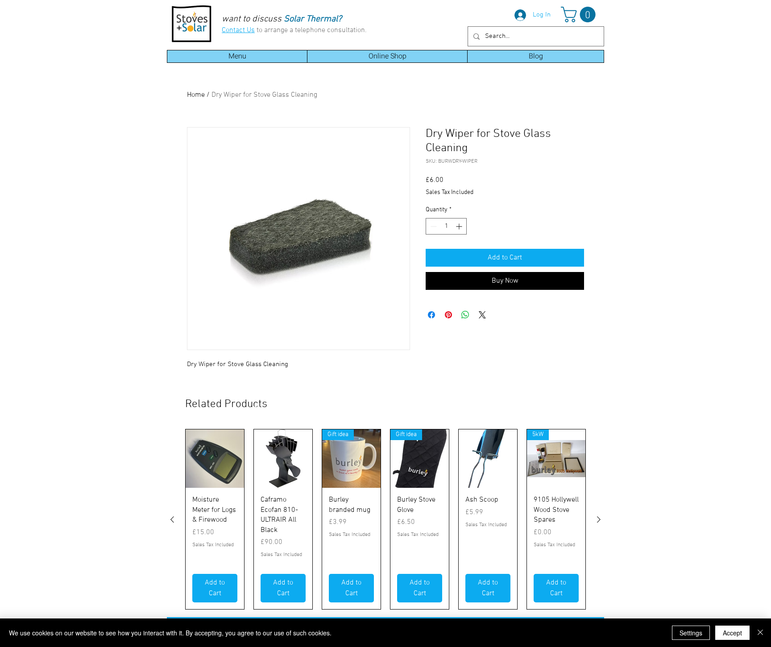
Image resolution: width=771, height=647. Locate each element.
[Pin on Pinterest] (448, 314)
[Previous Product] (172, 519)
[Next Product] (598, 519)
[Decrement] (432, 226)
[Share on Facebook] (431, 314)
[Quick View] (215, 458)
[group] (385, 519)
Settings (691, 632)
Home (196, 95)
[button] (580, 14)
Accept (732, 632)
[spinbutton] (446, 226)
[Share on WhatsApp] (465, 314)
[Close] (760, 633)
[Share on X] (482, 314)
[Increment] (459, 226)
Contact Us (238, 30)
